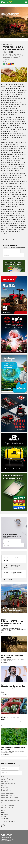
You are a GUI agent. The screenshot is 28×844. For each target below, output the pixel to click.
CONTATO (3, 816)
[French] (11, 63)
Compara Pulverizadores (9, 797)
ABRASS (3, 684)
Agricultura (9, 44)
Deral (2, 716)
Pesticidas (5, 788)
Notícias (4, 777)
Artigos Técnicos (7, 779)
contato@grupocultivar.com (6, 837)
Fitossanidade (6, 790)
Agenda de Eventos (8, 783)
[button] (26, 2)
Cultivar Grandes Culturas (10, 801)
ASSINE (3, 810)
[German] (13, 63)
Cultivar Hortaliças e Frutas (10, 803)
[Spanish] (9, 63)
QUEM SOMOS (4, 814)
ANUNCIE (3, 812)
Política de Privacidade (5, 818)
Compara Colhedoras (8, 795)
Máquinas (4, 781)
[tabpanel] (14, 22)
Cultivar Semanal (7, 807)
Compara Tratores (7, 793)
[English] (7, 63)
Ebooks (3, 786)
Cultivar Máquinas (7, 805)
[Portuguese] (4, 63)
